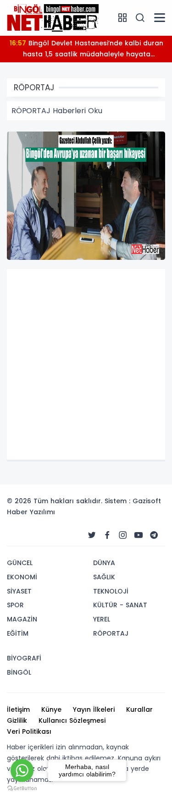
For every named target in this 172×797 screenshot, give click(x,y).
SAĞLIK (104, 577)
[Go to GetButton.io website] (22, 788)
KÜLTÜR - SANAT (120, 605)
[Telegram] (154, 535)
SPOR (15, 605)
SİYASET (19, 591)
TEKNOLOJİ (110, 591)
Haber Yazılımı (31, 512)
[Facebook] (107, 535)
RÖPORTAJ (110, 633)
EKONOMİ (22, 577)
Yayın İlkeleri (94, 709)
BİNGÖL (19, 672)
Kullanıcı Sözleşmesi (72, 720)
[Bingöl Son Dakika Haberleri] (53, 17)
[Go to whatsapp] (22, 770)
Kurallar (139, 709)
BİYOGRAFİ (24, 658)
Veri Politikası (29, 731)
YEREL (101, 619)
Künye (51, 709)
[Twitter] (91, 535)
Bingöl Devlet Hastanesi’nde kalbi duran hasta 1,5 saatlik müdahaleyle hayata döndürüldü (86, 50)
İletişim (18, 709)
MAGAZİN (22, 619)
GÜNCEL (20, 562)
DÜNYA (104, 562)
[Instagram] (123, 535)
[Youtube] (138, 535)
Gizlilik (17, 720)
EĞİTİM (17, 633)
